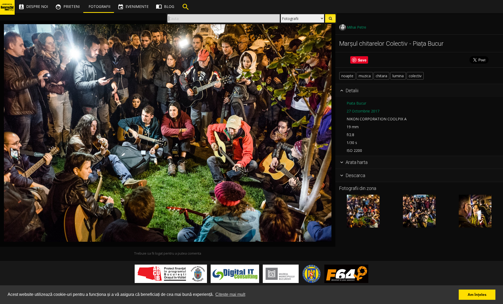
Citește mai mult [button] (230, 294)
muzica (365, 75)
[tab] (419, 90)
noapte (347, 75)
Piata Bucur (356, 103)
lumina (398, 75)
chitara (381, 75)
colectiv (415, 75)
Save (362, 60)
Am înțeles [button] (477, 294)
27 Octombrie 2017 (363, 111)
